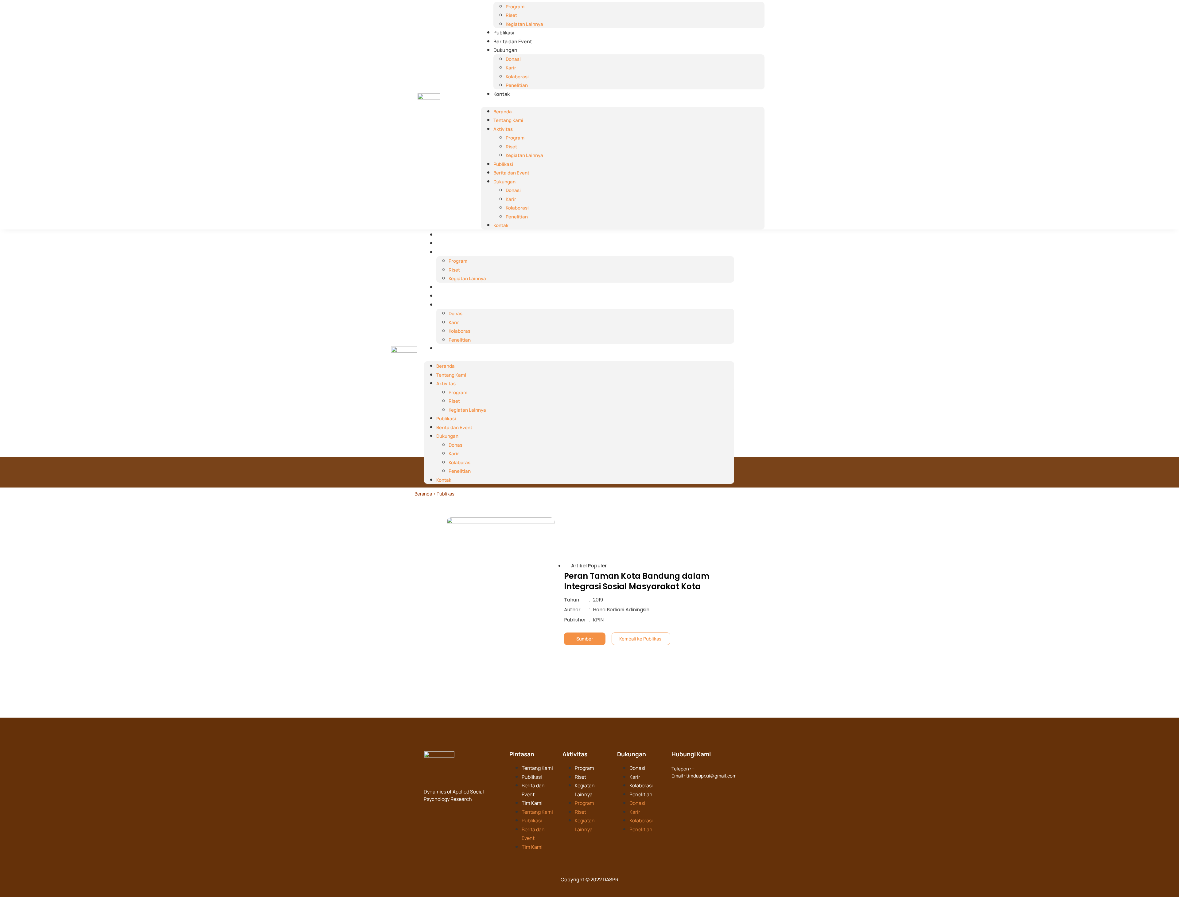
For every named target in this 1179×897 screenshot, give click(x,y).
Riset (511, 15)
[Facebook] (676, 787)
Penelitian (517, 85)
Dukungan (505, 50)
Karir (511, 68)
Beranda (502, 111)
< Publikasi (444, 494)
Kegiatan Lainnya (524, 24)
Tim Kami (532, 803)
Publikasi (503, 32)
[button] (623, 102)
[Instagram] (700, 787)
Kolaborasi (517, 76)
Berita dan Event (512, 41)
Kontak (501, 94)
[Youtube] (712, 787)
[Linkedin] (688, 787)
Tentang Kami (508, 120)
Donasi (513, 59)
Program (515, 6)
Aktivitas (503, 129)
